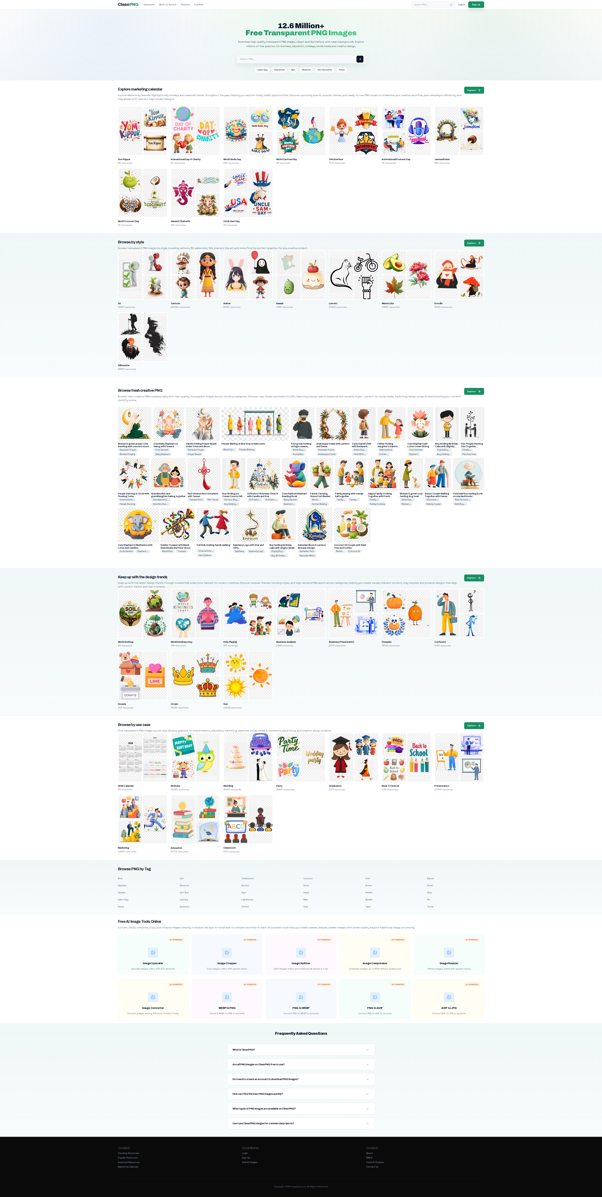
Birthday (175, 786)
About (369, 1153)
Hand (306, 892)
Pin (428, 899)
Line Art (333, 303)
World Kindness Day (181, 642)
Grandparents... (161, 499)
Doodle (438, 303)
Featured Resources (129, 1162)
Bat (293, 70)
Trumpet (181, 551)
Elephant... (289, 504)
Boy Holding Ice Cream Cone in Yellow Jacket (233, 496)
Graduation (335, 786)
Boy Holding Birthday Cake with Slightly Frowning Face (446, 446)
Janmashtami (441, 159)
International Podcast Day (396, 159)
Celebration (248, 878)
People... (466, 449)
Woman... (406, 504)
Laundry (184, 899)
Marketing (123, 848)
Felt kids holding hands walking (213, 545)
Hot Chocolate (325, 70)
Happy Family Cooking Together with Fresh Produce (380, 496)
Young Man (298, 454)
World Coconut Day (128, 221)
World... (315, 499)
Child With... (360, 454)
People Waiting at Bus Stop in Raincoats (243, 444)
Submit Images (250, 1162)
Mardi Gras (167, 551)
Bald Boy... (460, 504)
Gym (244, 892)
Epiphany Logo (256, 551)
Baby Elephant (162, 454)
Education (176, 848)
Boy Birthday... (278, 555)
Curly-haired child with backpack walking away (361, 446)
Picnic (342, 70)
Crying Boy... (443, 449)
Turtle (430, 906)
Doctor (245, 885)
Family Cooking (377, 504)
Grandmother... (160, 504)
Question (184, 906)
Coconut (308, 878)
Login (245, 1153)
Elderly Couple (434, 504)
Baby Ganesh (290, 499)
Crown (174, 704)
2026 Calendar (126, 786)
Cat (182, 878)
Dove (306, 885)
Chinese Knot (196, 499)
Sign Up (246, 1157)
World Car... (229, 449)
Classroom (229, 848)
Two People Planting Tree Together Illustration (472, 446)
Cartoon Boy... (231, 499)
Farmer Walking (319, 504)
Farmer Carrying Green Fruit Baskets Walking (321, 496)
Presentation (441, 786)
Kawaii (279, 303)
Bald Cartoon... (462, 499)
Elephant (413, 454)
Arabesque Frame (326, 454)
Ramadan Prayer (128, 449)
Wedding (228, 786)
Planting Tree (469, 454)
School (245, 906)
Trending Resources (128, 1153)
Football (198, 4)
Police (121, 906)
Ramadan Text (307, 551)
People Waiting (246, 449)
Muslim (368, 899)
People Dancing (127, 504)
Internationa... (127, 499)
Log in (461, 4)
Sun (225, 704)
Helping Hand (385, 449)
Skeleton (306, 70)
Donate (122, 704)
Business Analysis (286, 642)
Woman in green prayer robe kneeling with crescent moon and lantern (133, 446)
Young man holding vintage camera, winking (301, 446)
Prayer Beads (194, 454)
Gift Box (184, 892)
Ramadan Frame (326, 449)
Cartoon (175, 303)
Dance (430, 878)
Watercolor (388, 303)
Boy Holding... (444, 454)
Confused (440, 642)
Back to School (167, 4)
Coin (367, 878)
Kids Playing (230, 642)
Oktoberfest (336, 159)
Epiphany (239, 551)
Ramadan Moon (307, 555)
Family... (341, 499)
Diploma (122, 885)
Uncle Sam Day (231, 221)
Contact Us (372, 1166)
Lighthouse (247, 899)
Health (368, 892)
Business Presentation (341, 642)
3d (119, 303)
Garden (121, 892)
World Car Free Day (286, 159)
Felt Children (205, 555)
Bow (120, 878)
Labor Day (262, 70)
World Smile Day (232, 159)
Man (306, 899)
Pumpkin (386, 642)
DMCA (369, 1157)
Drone (368, 885)
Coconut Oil (354, 551)
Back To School (390, 786)
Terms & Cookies (375, 1162)
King (429, 892)
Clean (128, 4)
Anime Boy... (299, 449)
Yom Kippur (124, 159)
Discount (184, 885)
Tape (368, 906)
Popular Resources (128, 1157)
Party (279, 786)
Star (306, 906)
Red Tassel (213, 499)
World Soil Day (125, 642)
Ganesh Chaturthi (180, 221)
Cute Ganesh (161, 449)
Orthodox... (255, 499)
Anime (226, 303)
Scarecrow (279, 70)
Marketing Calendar (128, 1166)
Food (430, 885)
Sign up (476, 4)
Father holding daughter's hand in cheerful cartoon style (390, 446)
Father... (383, 454)
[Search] (451, 4)
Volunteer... (407, 499)
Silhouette (123, 365)
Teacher (185, 4)
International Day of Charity (186, 159)
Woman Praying (127, 454)
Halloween (149, 4)
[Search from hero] (359, 59)
